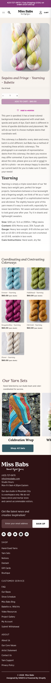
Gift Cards (6, 568)
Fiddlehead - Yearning (35, 292)
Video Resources (9, 612)
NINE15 (21, 678)
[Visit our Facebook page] (4, 534)
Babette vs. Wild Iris (11, 607)
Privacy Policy (8, 665)
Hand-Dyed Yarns (10, 548)
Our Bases (6, 592)
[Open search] (9, 12)
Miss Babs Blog (8, 602)
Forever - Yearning (9, 292)
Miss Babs (29, 675)
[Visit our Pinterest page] (27, 534)
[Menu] (3, 13)
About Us (6, 640)
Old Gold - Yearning (34, 325)
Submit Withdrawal (10, 627)
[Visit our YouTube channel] (15, 534)
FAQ (3, 587)
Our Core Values (9, 645)
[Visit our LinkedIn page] (21, 534)
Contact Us (7, 655)
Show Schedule (9, 597)
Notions (5, 558)
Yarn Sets (6, 553)
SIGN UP (40, 523)
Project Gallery (8, 617)
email (41, 161)
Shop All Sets (18, 448)
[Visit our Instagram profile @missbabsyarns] (9, 534)
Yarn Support (8, 660)
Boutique (6, 573)
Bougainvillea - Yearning (11, 325)
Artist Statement (9, 650)
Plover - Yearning (8, 357)
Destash (5, 563)
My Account (7, 622)
